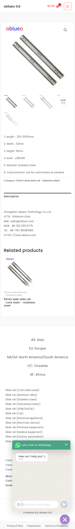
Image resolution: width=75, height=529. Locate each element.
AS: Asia (37, 339)
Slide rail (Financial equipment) (24, 427)
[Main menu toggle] (67, 6)
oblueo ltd (12, 6)
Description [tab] (11, 196)
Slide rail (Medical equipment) (24, 432)
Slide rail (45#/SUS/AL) (19, 409)
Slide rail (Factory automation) (24, 436)
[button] (65, 30)
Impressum (34, 526)
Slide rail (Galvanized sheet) (23, 404)
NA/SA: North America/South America (37, 357)
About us (10, 476)
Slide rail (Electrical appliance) (24, 418)
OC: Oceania (37, 365)
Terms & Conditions (56, 526)
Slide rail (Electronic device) (22, 423)
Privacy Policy (15, 526)
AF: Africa (37, 374)
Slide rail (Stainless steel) (21, 399)
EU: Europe (37, 348)
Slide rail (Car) (14, 413)
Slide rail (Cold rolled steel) (22, 390)
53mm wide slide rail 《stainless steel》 (38, 180)
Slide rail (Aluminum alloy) (21, 395)
